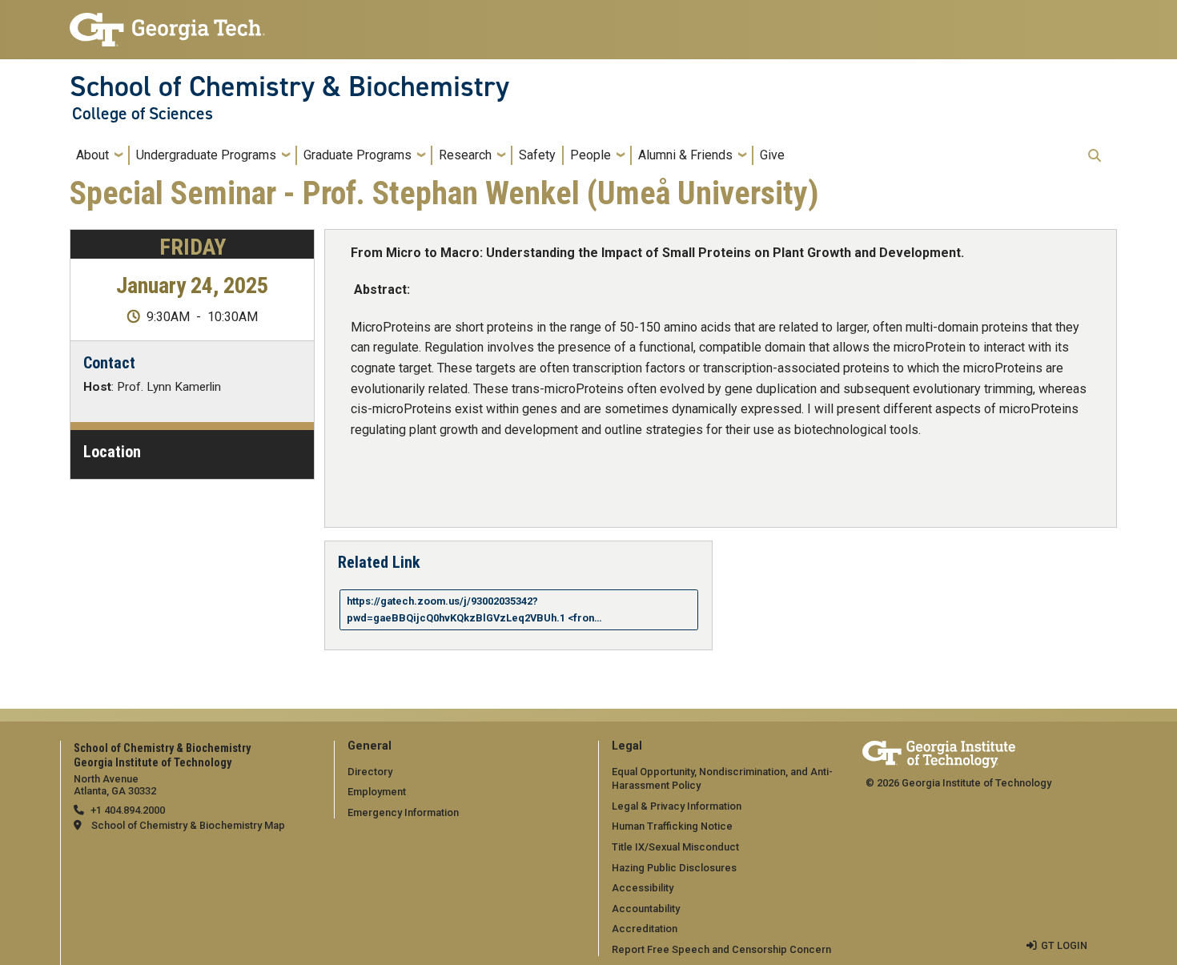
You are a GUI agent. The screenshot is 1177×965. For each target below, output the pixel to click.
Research (465, 155)
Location (112, 452)
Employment (376, 792)
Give (772, 155)
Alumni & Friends (685, 155)
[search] (1094, 155)
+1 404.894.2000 (127, 810)
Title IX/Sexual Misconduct (675, 847)
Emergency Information (403, 812)
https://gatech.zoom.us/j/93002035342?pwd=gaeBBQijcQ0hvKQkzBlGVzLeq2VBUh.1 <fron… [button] (474, 609)
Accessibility (642, 888)
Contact (109, 363)
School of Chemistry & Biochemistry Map (188, 825)
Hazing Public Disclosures (674, 868)
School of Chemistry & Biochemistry (289, 86)
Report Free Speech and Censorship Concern (721, 949)
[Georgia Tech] (938, 752)
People (590, 155)
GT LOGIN (1064, 945)
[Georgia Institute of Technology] (167, 22)
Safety (537, 155)
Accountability (646, 909)
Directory (369, 772)
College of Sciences (142, 113)
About (92, 155)
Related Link (379, 561)
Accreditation (644, 929)
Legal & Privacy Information (676, 806)
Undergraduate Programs (206, 155)
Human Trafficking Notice (672, 826)
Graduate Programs (357, 155)
